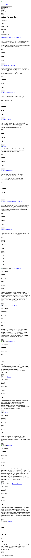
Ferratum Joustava (16, 37)
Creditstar (9, 170)
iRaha (6, 146)
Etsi (2, 13)
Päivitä (3, 8)
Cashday (9, 119)
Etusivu (6, 4)
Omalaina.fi (11, 92)
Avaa (2, 64)
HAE (2, 304)
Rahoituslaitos (13, 65)
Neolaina (9, 229)
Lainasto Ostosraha (17, 201)
